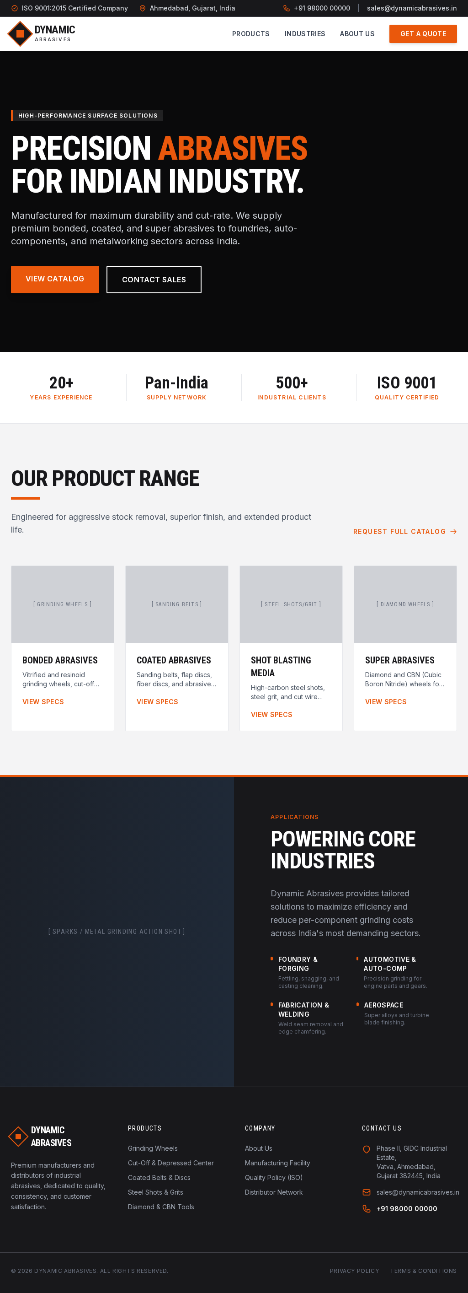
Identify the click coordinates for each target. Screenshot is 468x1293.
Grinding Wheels (153, 1148)
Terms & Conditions (423, 1270)
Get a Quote (423, 34)
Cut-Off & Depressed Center (171, 1163)
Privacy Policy (354, 1270)
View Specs (43, 702)
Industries (305, 34)
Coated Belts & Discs (159, 1177)
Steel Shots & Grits (155, 1192)
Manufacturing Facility (277, 1163)
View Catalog (55, 278)
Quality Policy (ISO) (274, 1177)
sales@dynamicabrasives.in (412, 8)
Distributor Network (274, 1192)
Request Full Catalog (399, 531)
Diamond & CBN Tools (161, 1207)
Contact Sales (154, 279)
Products (251, 34)
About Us (357, 34)
